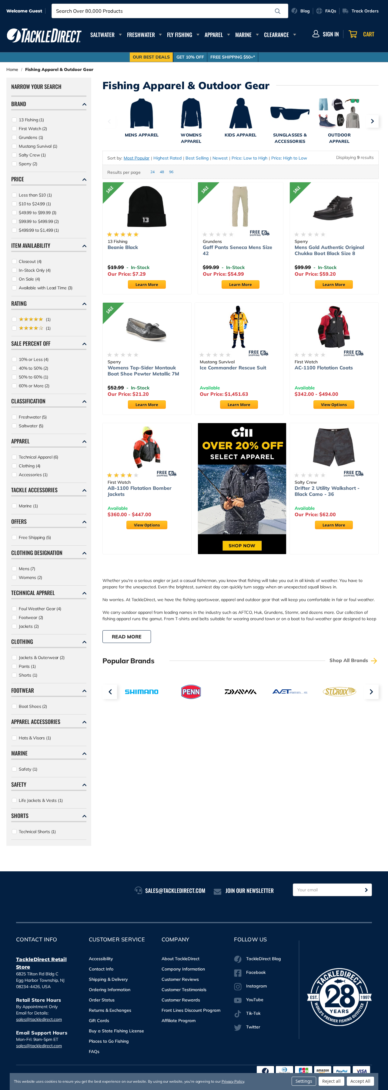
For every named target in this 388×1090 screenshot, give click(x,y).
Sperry (28, 164)
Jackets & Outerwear (42, 657)
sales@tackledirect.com (39, 1019)
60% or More (34, 386)
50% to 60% (33, 377)
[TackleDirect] (44, 35)
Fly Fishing (179, 35)
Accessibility (101, 958)
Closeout (30, 261)
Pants (27, 666)
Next (372, 121)
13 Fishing (31, 120)
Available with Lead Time (45, 288)
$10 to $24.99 (35, 204)
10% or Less (33, 359)
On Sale (29, 279)
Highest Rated (167, 158)
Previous (108, 121)
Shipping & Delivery (108, 979)
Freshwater (141, 35)
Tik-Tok (253, 1013)
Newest (220, 158)
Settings (304, 1081)
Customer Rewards (181, 1000)
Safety (28, 769)
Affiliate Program (179, 1020)
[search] (277, 11)
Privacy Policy (233, 1081)
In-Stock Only (35, 270)
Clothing (29, 466)
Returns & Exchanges (110, 1010)
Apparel (214, 35)
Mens (27, 568)
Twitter (253, 1027)
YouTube (254, 999)
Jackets (28, 626)
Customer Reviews (180, 979)
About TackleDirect (180, 958)
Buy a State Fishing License (116, 1031)
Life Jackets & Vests (41, 800)
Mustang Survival (38, 146)
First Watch (33, 128)
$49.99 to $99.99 (37, 212)
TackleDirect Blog (263, 958)
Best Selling (197, 158)
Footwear (31, 617)
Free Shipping (35, 537)
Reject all (331, 1081)
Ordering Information (109, 989)
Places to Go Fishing (109, 1041)
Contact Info (101, 969)
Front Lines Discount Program (191, 1010)
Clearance (276, 35)
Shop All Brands (349, 660)
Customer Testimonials (184, 989)
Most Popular (136, 158)
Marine (243, 35)
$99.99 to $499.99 (39, 221)
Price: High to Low (289, 158)
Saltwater (102, 35)
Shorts (28, 675)
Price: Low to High (249, 158)
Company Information (183, 969)
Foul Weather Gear (40, 608)
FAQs (94, 1051)
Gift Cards (99, 1020)
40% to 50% (33, 368)
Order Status (102, 1000)
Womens (30, 577)
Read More (127, 637)
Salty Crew (32, 155)
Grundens (31, 137)
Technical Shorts (37, 831)
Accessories (33, 474)
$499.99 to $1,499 (39, 230)
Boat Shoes (33, 706)
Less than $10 (35, 195)
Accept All (360, 1081)
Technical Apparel (38, 457)
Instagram (256, 986)
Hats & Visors (35, 738)
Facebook (256, 972)
